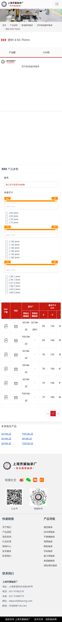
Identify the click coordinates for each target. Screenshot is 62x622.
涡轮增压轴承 (50, 565)
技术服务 (6, 551)
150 (52, 368)
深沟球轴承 (49, 531)
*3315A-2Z (26, 397)
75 (43, 382)
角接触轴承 (49, 560)
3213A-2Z (26, 326)
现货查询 (6, 536)
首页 (4, 25)
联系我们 (6, 555)
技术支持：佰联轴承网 (45, 619)
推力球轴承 (49, 555)
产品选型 (14, 25)
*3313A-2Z (26, 340)
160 (52, 397)
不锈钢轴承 (49, 536)
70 (43, 354)
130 (52, 382)
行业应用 (6, 541)
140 (52, 340)
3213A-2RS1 (34, 326)
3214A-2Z (26, 354)
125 (52, 354)
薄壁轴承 (48, 541)
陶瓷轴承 (48, 546)
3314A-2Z (26, 369)
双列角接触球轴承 (44, 25)
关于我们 (6, 527)
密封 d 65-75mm (13, 29)
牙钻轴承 (48, 551)
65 (43, 325)
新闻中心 (6, 546)
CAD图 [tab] (46, 52)
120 (52, 325)
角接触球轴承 (27, 25)
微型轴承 (48, 527)
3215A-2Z (26, 383)
